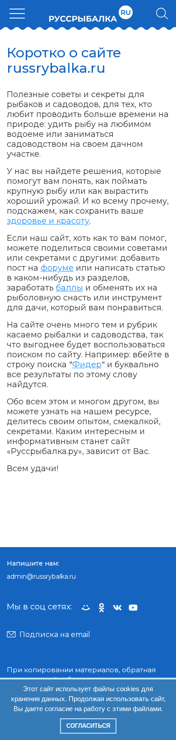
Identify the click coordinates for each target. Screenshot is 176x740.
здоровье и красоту (48, 221)
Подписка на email (54, 634)
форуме (57, 268)
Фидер (87, 365)
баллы (69, 288)
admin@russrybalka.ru (41, 576)
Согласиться (88, 725)
